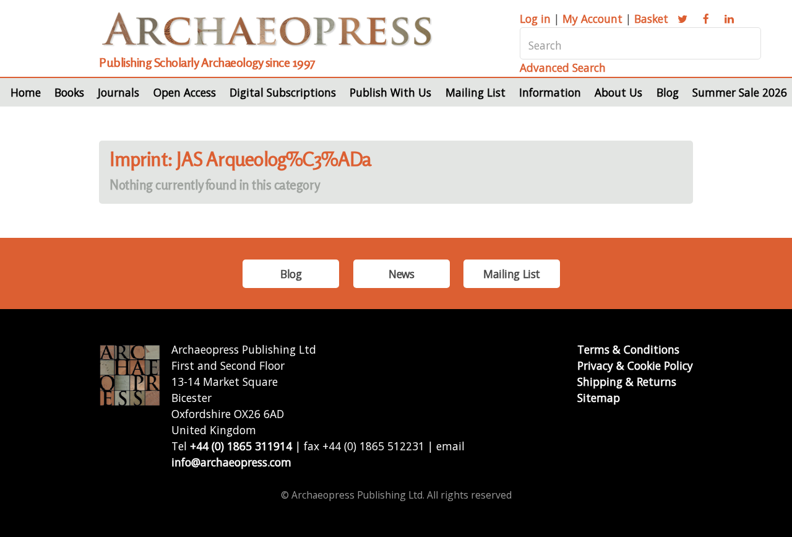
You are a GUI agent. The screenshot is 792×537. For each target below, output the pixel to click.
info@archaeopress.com (231, 462)
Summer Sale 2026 (739, 92)
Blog (667, 92)
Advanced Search (563, 67)
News (401, 273)
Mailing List (476, 92)
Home (26, 92)
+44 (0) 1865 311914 (241, 446)
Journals (118, 92)
